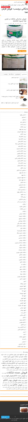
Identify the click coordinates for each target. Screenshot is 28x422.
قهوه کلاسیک (23, 301)
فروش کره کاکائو (8, 385)
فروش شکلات (14, 367)
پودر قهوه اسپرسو (22, 132)
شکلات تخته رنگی (21, 223)
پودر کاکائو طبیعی (21, 153)
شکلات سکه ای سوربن (20, 243)
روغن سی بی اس (21, 202)
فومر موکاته (23, 284)
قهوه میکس (23, 308)
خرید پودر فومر (15, 77)
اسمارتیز (24, 117)
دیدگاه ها (11, 74)
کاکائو (24, 317)
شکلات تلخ (23, 228)
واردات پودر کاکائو (11, 387)
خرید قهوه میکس (17, 361)
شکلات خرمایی (22, 238)
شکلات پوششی (22, 221)
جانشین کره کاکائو (21, 170)
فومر (25, 281)
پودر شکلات (23, 127)
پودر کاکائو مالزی (22, 161)
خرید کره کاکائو (16, 363)
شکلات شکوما (22, 247)
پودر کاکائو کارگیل (21, 156)
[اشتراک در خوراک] (0, 15)
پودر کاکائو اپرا (22, 139)
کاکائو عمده (8, 389)
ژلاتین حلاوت (22, 206)
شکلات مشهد (23, 269)
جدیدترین (24, 74)
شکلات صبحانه (22, 250)
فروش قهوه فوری (14, 378)
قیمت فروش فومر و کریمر (19, 2)
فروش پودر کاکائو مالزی (21, 383)
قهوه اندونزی (23, 288)
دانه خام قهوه (22, 173)
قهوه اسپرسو (23, 286)
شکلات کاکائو (22, 255)
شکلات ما (23, 264)
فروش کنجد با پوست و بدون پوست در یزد (10, 97)
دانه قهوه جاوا (22, 180)
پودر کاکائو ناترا (22, 163)
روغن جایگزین (22, 199)
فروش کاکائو (17, 385)
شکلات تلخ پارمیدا (21, 231)
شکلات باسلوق (22, 218)
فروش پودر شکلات (22, 380)
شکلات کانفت (22, 257)
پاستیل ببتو (23, 122)
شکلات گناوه (23, 262)
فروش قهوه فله (21, 378)
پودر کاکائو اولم (22, 146)
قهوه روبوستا (23, 293)
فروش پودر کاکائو (10, 380)
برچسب (5, 74)
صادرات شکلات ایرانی (23, 365)
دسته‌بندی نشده (22, 190)
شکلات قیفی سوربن (21, 252)
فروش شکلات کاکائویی (19, 370)
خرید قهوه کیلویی (9, 361)
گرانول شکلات (22, 337)
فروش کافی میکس (10, 382)
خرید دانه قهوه (23, 355)
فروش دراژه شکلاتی (23, 368)
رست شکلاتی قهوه (21, 192)
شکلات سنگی (23, 245)
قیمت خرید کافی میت (20, 69)
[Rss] (15, 417)
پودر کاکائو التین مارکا (20, 144)
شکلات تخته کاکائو (21, 226)
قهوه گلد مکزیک (22, 305)
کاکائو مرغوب (22, 320)
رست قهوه (23, 194)
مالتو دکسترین (22, 344)
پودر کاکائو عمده (14, 389)
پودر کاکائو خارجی (21, 151)
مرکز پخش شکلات (18, 387)
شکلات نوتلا (23, 274)
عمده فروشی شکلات (14, 365)
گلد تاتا (24, 339)
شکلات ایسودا (22, 23)
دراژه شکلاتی (23, 187)
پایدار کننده (23, 124)
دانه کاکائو (23, 182)
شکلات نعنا (17, 23)
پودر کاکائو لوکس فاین (20, 158)
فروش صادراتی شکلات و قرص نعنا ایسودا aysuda (15, 20)
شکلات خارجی (22, 235)
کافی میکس (23, 315)
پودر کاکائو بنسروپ (21, 149)
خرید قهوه (23, 361)
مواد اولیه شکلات (22, 346)
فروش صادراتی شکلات (10, 370)
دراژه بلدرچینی (22, 185)
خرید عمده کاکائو (9, 359)
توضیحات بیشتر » (22, 51)
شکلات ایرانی (22, 214)
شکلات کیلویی (22, 260)
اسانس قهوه (23, 115)
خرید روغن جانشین (14, 355)
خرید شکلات (6, 354)
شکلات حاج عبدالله (21, 233)
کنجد (24, 334)
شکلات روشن (22, 240)
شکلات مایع (23, 267)
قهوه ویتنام (23, 310)
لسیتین (24, 342)
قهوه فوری (23, 298)
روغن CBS (23, 197)
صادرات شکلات (6, 363)
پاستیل (24, 120)
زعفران (24, 204)
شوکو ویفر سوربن (21, 276)
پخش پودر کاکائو (21, 389)
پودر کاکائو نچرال (21, 165)
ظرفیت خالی (23, 279)
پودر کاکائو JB (22, 136)
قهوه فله (24, 296)
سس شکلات (23, 209)
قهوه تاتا (24, 291)
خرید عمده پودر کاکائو (18, 359)
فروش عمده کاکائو (19, 376)
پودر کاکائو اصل (22, 141)
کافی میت (23, 313)
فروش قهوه (9, 376)
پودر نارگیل (23, 168)
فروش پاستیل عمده (6, 378)
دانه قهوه (23, 175)
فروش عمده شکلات (17, 373)
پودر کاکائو (23, 134)
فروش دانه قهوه (6, 365)
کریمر (24, 332)
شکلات (24, 211)
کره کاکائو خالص (22, 329)
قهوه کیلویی (23, 303)
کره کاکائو (23, 325)
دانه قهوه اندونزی (21, 177)
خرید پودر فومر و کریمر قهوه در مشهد (10, 103)
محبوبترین (17, 74)
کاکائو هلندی (23, 322)
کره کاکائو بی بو (22, 327)
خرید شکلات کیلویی (16, 357)
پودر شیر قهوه (22, 129)
